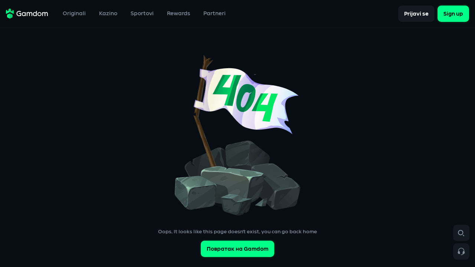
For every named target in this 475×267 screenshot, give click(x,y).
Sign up (453, 13)
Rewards (178, 13)
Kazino (108, 13)
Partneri (214, 13)
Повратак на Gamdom (237, 249)
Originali (74, 13)
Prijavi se (416, 13)
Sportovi (142, 13)
